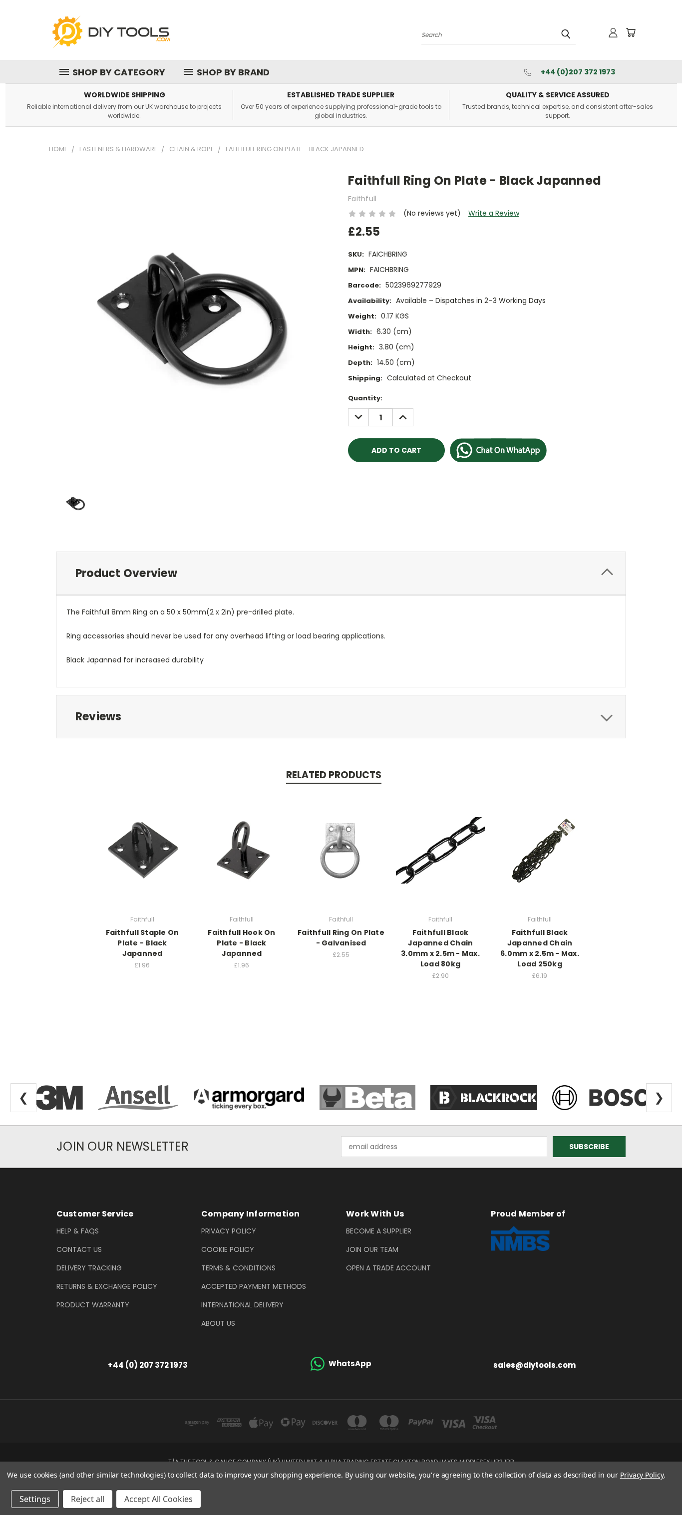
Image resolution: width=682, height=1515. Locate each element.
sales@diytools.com (534, 1365)
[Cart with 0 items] (631, 32)
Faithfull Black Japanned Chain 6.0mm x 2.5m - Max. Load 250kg (539, 948)
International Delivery (242, 1305)
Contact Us (79, 1249)
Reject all (87, 1499)
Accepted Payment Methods (253, 1286)
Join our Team (372, 1249)
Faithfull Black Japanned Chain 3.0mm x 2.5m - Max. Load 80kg (440, 948)
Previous (656, 1484)
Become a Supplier (378, 1231)
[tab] (341, 573)
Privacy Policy (228, 1231)
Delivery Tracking (89, 1268)
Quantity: (365, 398)
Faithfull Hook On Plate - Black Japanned (241, 942)
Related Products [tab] (333, 775)
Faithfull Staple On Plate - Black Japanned (142, 942)
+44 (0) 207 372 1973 (148, 1365)
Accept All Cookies (158, 1499)
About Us (218, 1323)
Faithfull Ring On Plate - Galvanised (341, 937)
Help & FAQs (77, 1231)
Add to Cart (142, 849)
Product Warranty (92, 1305)
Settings (34, 1499)
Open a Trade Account (388, 1268)
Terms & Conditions (238, 1268)
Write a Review (493, 213)
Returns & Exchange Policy (106, 1286)
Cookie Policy (227, 1249)
